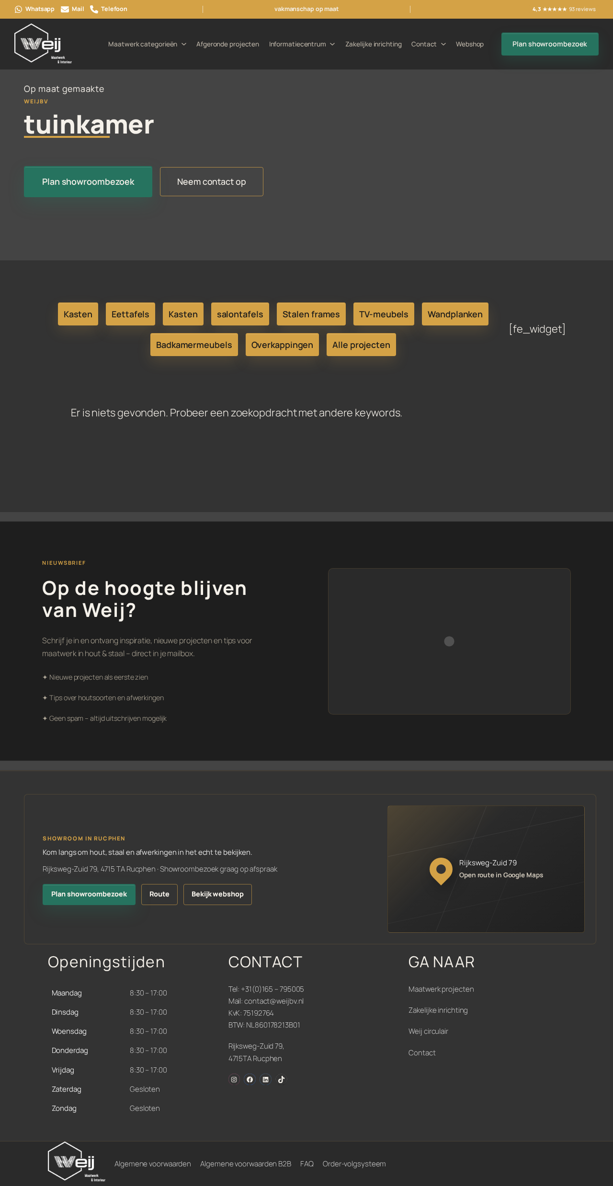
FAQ (307, 1164)
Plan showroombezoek (549, 43)
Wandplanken (455, 314)
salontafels (240, 314)
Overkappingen (282, 344)
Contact (422, 1053)
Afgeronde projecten (227, 44)
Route (159, 893)
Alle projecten (361, 344)
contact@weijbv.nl (274, 1001)
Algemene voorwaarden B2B (245, 1164)
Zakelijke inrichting (373, 44)
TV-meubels (384, 314)
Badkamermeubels (194, 344)
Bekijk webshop (218, 893)
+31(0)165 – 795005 (272, 989)
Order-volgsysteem (354, 1164)
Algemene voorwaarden (152, 1164)
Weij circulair (428, 1031)
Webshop (470, 44)
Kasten (78, 314)
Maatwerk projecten (441, 989)
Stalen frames (312, 314)
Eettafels (130, 314)
